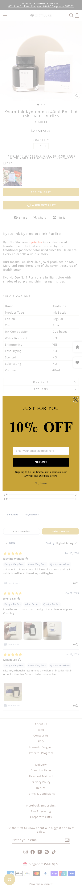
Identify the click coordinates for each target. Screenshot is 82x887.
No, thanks (41, 483)
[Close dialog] (75, 399)
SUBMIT (41, 462)
